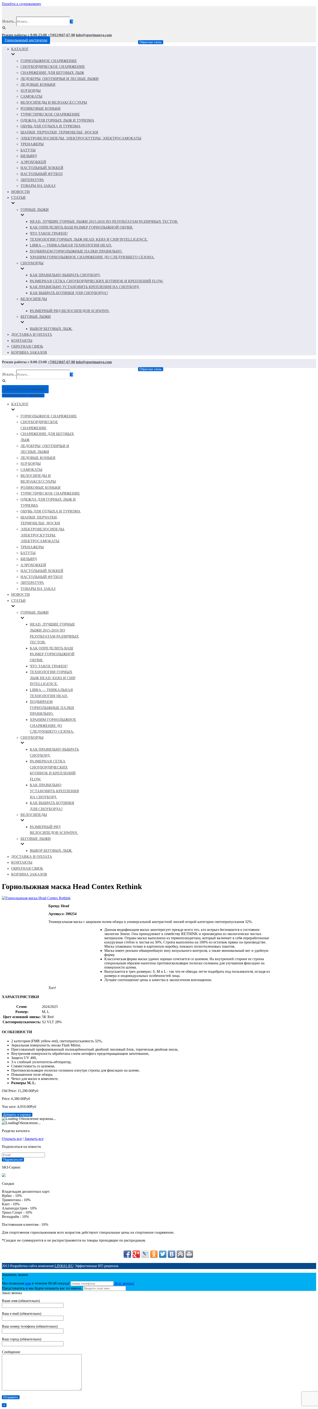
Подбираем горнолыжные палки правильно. (76, 251)
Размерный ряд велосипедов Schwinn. (70, 311)
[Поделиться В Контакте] (171, 1254)
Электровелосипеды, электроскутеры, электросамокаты (80, 138)
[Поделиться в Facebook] (127, 1254)
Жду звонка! (124, 1283)
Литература (32, 180)
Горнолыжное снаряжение (48, 61)
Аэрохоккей (33, 162)
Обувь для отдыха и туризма (50, 126)
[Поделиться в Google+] (136, 1254)
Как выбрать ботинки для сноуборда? (69, 293)
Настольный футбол (41, 174)
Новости (20, 192)
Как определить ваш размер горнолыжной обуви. (81, 227)
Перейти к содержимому (21, 4)
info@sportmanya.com (94, 35)
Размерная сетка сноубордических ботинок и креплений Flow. (96, 281)
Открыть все (12, 1139)
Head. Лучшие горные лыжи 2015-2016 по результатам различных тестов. (104, 221)
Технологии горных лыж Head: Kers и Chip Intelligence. (89, 239)
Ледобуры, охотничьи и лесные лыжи (59, 79)
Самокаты (31, 96)
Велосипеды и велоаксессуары (53, 102)
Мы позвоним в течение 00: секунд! (36, 1283)
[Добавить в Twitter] (162, 1254)
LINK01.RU (64, 1266)
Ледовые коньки (37, 85)
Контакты (21, 341)
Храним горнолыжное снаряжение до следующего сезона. (92, 257)
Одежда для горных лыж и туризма (57, 120)
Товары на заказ (37, 186)
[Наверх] (180, 1254)
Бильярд (28, 156)
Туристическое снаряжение (50, 114)
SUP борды (30, 91)
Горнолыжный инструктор (26, 40)
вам (28, 1283)
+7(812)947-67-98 (61, 35)
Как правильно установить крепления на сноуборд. (85, 287)
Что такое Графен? (49, 233)
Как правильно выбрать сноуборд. (65, 275)
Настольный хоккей (41, 168)
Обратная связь (150, 42)
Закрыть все (34, 1139)
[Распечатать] (189, 1254)
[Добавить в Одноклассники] (154, 1254)
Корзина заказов (29, 352)
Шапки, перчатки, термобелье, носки (59, 132)
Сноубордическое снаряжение (52, 67)
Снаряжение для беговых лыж (52, 73)
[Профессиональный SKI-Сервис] (4, 1176)
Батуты (28, 150)
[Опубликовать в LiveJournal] (145, 1254)
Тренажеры (32, 144)
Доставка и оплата (31, 334)
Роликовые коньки (40, 108)
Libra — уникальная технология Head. (71, 245)
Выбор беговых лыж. (51, 329)
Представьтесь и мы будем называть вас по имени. (42, 1288)
